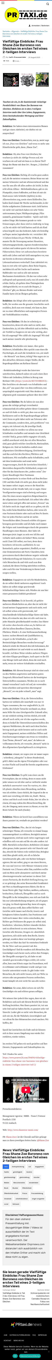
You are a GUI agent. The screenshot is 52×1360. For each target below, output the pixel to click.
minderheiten (33, 1183)
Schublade (7, 1199)
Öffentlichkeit (26, 1188)
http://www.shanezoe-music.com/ (23, 1130)
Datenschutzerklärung (29, 1356)
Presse (24, 1193)
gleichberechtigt (9, 1177)
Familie (6, 1172)
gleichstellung (24, 1177)
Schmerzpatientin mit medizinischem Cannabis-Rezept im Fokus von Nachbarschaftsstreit (40, 1299)
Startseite (6, 31)
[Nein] (48, 1351)
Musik (6, 1188)
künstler (36, 1177)
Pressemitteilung (37, 1193)
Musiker (15, 1188)
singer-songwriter (38, 1199)
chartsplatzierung (18, 1167)
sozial (6, 1204)
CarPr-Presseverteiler (17, 57)
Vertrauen (16, 1204)
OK (15, 1356)
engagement (39, 1167)
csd (29, 1167)
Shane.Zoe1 (11, 1136)
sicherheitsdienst (22, 1199)
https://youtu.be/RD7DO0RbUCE (31, 381)
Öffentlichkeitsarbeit (11, 1193)
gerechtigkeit (17, 1172)
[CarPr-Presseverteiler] (4, 57)
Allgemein (15, 31)
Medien (6, 1183)
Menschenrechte (19, 1183)
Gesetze (29, 1172)
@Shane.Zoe (43, 1140)
